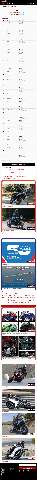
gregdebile (8, 139)
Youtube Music (12, 470)
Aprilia (5, 294)
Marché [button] (9, 3)
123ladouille (9, 95)
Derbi (6, 295)
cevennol (8, 65)
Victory (19, 302)
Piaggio (14, 300)
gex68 (8, 155)
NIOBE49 (8, 33)
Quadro (22, 300)
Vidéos (2, 471)
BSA (26, 294)
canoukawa (9, 125)
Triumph (10, 302)
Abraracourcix (9, 98)
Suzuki (30, 300)
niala (8, 41)
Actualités (4, 3)
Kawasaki (32, 297)
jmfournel (8, 27)
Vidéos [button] (21, 3)
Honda (9, 297)
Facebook (18, 236)
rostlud (8, 101)
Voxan (22, 302)
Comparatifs (5, 309)
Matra (20, 299)
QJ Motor (18, 300)
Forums (26, 3)
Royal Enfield (15, 295)
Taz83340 (8, 22)
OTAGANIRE (9, 68)
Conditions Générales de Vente (24, 471)
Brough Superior (21, 294)
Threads (11, 467)
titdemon (8, 152)
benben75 (8, 112)
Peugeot (10, 300)
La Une (2, 464)
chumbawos (9, 84)
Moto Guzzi (27, 295)
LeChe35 (8, 76)
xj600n (8, 93)
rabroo (8, 57)
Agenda (13, 3)
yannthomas (9, 35)
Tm (7, 87)
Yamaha (26, 302)
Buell (28, 294)
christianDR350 (9, 109)
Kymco (9, 299)
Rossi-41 (8, 63)
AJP (3, 294)
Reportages (5, 240)
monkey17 (8, 133)
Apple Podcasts (13, 469)
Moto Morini (27, 299)
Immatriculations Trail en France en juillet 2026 (11, 169)
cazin (8, 150)
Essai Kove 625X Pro (7, 171)
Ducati (9, 295)
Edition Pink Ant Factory (23, 472)
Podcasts (2, 472)
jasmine (8, 46)
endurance (8, 25)
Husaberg (14, 297)
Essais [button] (17, 3)
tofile (8, 106)
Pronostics (31, 3)
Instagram (23, 236)
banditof (8, 103)
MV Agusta (33, 299)
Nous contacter (21, 474)
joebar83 (8, 30)
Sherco (26, 300)
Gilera (23, 295)
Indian (28, 297)
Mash (17, 299)
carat (8, 82)
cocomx (8, 120)
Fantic (20, 295)
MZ (3, 300)
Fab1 (8, 90)
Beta (13, 294)
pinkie (8, 71)
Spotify (11, 472)
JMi (7, 38)
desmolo (8, 79)
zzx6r (8, 136)
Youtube (13, 236)
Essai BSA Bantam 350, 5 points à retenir (10, 178)
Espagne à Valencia (21, 10)
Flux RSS (12, 474)
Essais (4, 182)
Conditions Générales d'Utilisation (25, 470)
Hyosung (24, 297)
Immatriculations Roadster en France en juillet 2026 (12, 176)
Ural (13, 302)
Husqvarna (19, 297)
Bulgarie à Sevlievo (21, 14)
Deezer (11, 473)
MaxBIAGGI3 (9, 117)
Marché (2, 467)
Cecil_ (8, 144)
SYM (33, 300)
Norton (6, 300)
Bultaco (31, 294)
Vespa (16, 302)
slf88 (8, 128)
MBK (23, 299)
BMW (16, 294)
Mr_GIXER (8, 60)
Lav (7, 74)
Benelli (9, 294)
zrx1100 (8, 44)
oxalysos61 (9, 131)
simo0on (8, 52)
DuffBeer (8, 49)
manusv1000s (9, 147)
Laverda (13, 299)
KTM (6, 299)
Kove (3, 299)
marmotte (8, 114)
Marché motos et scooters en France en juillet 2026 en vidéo (14, 174)
